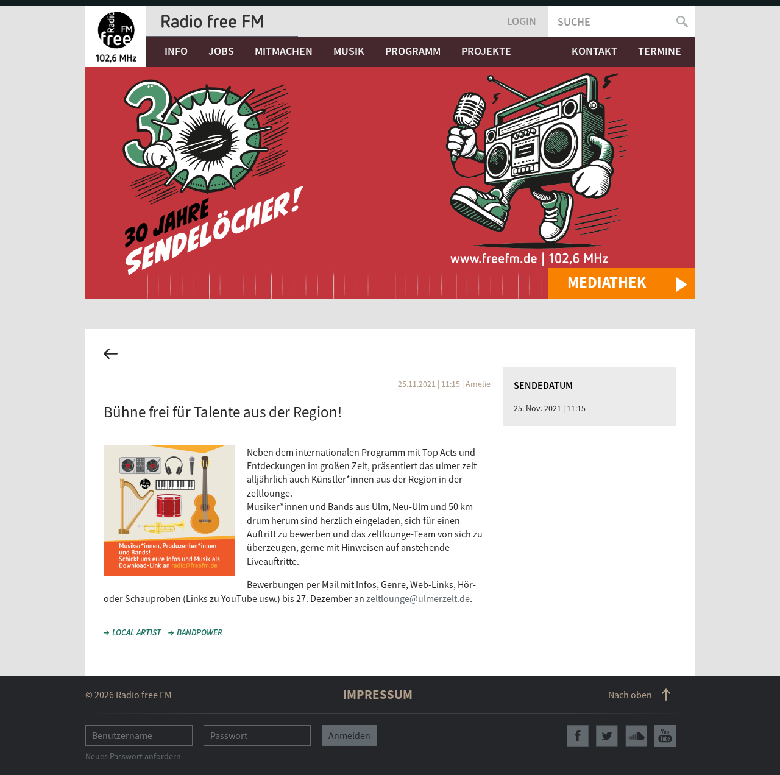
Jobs (221, 51)
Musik (348, 51)
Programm (413, 51)
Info (176, 51)
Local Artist (136, 632)
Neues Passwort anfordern (133, 756)
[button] (621, 283)
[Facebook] (578, 736)
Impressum (378, 694)
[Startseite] (115, 36)
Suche (574, 22)
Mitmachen (284, 51)
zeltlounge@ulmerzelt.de (418, 598)
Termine (659, 51)
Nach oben (630, 694)
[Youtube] (665, 736)
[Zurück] (390, 357)
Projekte (486, 51)
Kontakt (594, 51)
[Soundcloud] (636, 736)
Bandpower (199, 632)
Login (521, 21)
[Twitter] (607, 736)
